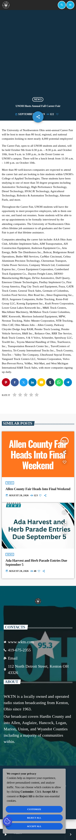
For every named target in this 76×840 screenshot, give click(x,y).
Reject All (34, 818)
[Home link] (6, 5)
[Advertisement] (38, 54)
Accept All (34, 826)
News (38, 99)
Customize (34, 809)
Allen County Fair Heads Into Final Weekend (38, 489)
